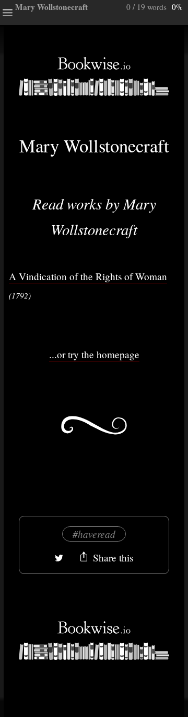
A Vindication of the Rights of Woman (88, 276)
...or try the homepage (94, 354)
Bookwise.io (94, 76)
